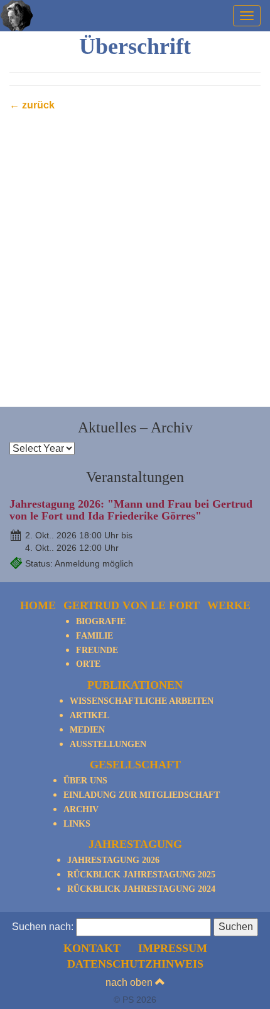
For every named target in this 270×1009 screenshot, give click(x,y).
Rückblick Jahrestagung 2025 (141, 874)
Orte (88, 664)
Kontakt (92, 948)
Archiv (81, 809)
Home (38, 605)
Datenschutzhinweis (135, 964)
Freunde (97, 650)
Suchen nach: (42, 926)
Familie (94, 635)
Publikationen (135, 685)
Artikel (89, 715)
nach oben (130, 982)
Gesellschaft (135, 764)
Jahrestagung (135, 844)
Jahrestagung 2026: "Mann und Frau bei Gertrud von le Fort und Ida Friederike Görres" (130, 510)
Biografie (101, 621)
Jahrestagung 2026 (113, 860)
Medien (87, 730)
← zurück (32, 105)
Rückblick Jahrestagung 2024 (141, 889)
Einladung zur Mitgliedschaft (141, 795)
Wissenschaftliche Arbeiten (141, 701)
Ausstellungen (108, 744)
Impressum (172, 948)
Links (76, 824)
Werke (229, 605)
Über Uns (85, 780)
